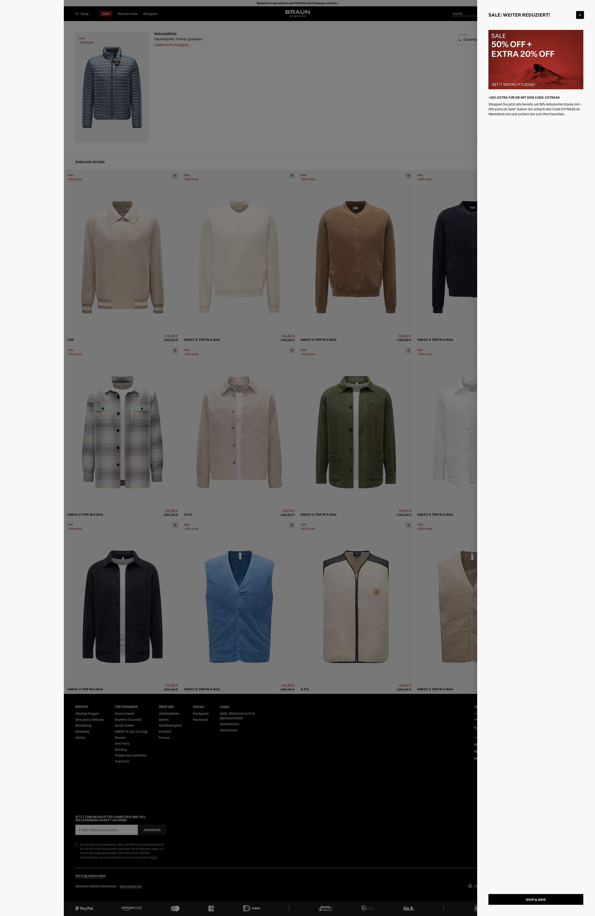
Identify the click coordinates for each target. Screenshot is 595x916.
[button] (297, 458)
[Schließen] (580, 15)
